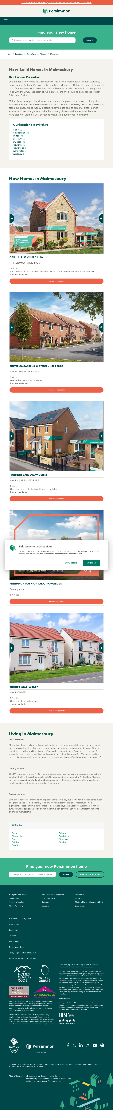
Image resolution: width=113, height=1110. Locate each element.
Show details (71, 562)
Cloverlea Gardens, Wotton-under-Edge (36, 366)
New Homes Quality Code (20, 918)
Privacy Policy (15, 924)
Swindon (16, 845)
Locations (19, 54)
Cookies (12, 935)
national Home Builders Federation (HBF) (74, 1005)
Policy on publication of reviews (22, 952)
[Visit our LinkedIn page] (81, 1045)
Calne (15, 833)
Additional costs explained (53, 894)
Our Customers (48, 898)
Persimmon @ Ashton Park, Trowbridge (36, 583)
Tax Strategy (14, 941)
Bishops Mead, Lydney (24, 687)
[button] (17, 218)
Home (9, 54)
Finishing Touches (16, 902)
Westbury (63, 842)
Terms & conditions (17, 947)
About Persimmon (16, 905)
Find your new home (18, 894)
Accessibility (14, 930)
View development (56, 281)
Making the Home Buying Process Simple (43, 1081)
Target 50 (79, 898)
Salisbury (16, 842)
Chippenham (18, 836)
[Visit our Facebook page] (68, 1045)
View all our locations (90, 874)
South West (31, 54)
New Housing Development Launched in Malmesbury (48, 1078)
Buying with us (15, 898)
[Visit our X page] (74, 1045)
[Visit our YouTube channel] (95, 1045)
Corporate (46, 902)
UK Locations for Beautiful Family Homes (43, 1076)
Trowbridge (64, 836)
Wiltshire (43, 54)
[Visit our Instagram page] (87, 1045)
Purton (15, 839)
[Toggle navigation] (5, 21)
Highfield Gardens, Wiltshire (28, 474)
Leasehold (79, 894)
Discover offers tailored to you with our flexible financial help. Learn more (56, 2)
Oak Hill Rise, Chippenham (26, 257)
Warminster (64, 839)
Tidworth (63, 833)
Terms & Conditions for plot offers (23, 958)
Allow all (92, 562)
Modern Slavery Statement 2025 (89, 902)
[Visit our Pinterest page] (102, 1045)
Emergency (80, 905)
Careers (45, 905)
